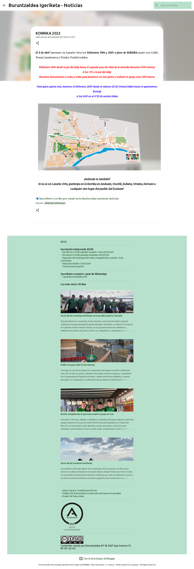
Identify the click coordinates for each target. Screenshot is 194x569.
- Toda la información (72, 266)
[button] (37, 43)
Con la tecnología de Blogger (99, 558)
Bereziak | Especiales (55, 203)
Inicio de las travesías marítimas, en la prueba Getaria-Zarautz (91, 316)
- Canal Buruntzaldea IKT (74, 276)
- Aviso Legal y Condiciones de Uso (79, 490)
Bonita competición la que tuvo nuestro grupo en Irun (87, 414)
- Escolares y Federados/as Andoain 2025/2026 (85, 255)
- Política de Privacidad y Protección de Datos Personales (91, 493)
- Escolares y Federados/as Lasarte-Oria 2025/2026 (87, 252)
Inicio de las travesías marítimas (76, 463)
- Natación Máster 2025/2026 (76, 263)
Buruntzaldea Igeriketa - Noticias (45, 5)
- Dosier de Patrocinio (72, 496)
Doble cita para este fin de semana (78, 365)
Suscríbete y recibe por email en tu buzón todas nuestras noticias (79, 198)
